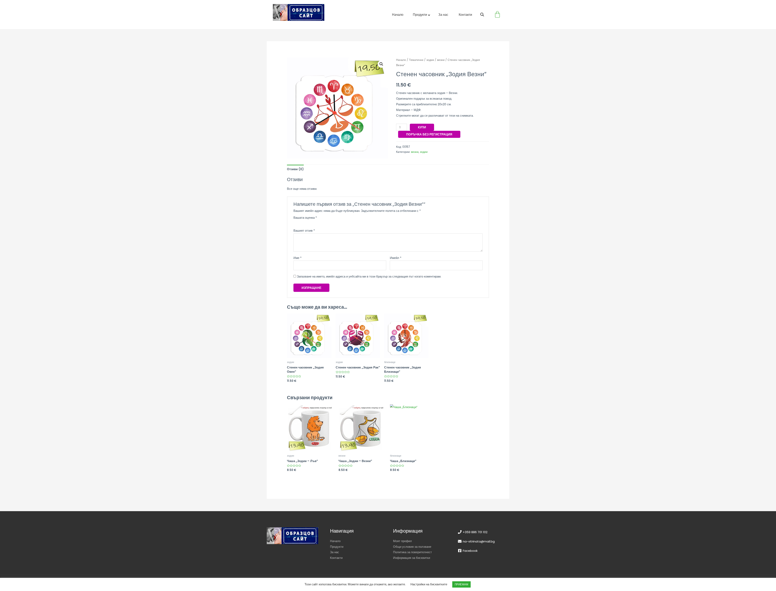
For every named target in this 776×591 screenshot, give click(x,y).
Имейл (395, 258)
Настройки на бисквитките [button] (428, 584)
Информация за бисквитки (411, 558)
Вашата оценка (305, 217)
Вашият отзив (304, 230)
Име (297, 258)
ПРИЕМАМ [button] (461, 584)
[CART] (497, 14)
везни (441, 60)
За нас (334, 552)
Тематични (416, 60)
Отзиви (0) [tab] (295, 169)
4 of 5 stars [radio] (306, 222)
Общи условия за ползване (412, 547)
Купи (422, 127)
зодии (430, 60)
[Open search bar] (482, 14)
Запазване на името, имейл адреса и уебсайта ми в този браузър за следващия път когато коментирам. (369, 276)
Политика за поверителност (412, 552)
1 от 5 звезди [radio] (294, 222)
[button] (381, 64)
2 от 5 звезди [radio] (298, 222)
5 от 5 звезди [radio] (310, 222)
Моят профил (402, 541)
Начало (401, 60)
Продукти (336, 547)
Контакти (336, 558)
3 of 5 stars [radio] (302, 222)
